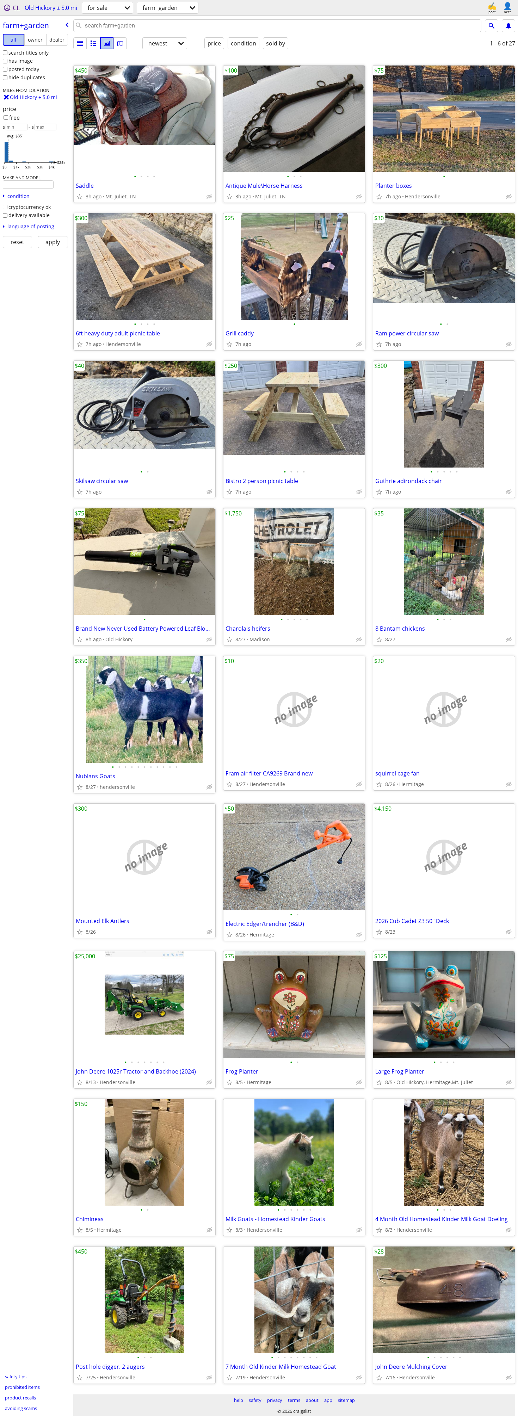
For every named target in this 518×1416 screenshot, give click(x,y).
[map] (120, 43)
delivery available (29, 215)
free (14, 118)
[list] (80, 43)
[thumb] (93, 43)
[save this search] (508, 25)
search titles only (28, 52)
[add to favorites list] (79, 196)
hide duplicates (26, 77)
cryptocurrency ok (29, 207)
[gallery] (106, 43)
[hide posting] (209, 196)
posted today (23, 69)
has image (20, 60)
